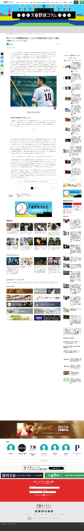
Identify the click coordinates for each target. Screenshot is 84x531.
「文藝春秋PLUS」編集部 (74, 155)
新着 (17, 2)
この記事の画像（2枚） (35, 112)
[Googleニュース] (45, 511)
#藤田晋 (46, 282)
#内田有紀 (9, 282)
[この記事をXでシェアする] (2, 54)
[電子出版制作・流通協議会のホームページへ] (29, 519)
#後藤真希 (51, 282)
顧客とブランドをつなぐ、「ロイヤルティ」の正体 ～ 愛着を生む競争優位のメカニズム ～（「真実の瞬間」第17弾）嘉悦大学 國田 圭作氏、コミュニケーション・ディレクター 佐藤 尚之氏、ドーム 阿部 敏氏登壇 (12, 270)
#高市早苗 (41, 282)
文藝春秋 (43, 2)
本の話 (15, 523)
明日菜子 (74, 114)
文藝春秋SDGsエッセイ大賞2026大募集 (25, 267)
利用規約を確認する (38, 495)
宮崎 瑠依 (11, 44)
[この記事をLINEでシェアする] (2, 66)
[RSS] (52, 511)
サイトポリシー (54, 514)
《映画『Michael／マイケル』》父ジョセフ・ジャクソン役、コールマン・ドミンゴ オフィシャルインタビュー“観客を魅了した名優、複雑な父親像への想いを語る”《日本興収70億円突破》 (40, 270)
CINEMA (53, 2)
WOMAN (48, 2)
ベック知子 (74, 81)
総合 (75, 57)
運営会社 (61, 514)
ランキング (21, 2)
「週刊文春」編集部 (75, 71)
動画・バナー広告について (45, 514)
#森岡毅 (36, 282)
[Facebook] (36, 511)
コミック (60, 2)
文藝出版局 (74, 122)
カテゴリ (26, 2)
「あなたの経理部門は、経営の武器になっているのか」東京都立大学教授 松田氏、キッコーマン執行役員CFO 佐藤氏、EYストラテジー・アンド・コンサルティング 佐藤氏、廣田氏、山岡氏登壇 (54, 270)
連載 (35, 2)
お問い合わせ (36, 514)
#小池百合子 (20, 282)
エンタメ (9, 47)
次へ (53, 188)
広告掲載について (28, 514)
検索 (71, 2)
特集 (31, 2)
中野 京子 (74, 165)
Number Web (3, 523)
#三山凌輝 (26, 282)
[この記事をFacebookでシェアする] (2, 58)
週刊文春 (39, 2)
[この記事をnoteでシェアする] (2, 69)
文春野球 (65, 2)
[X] (39, 511)
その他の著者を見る (44, 460)
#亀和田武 (14, 282)
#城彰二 (56, 282)
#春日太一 (31, 282)
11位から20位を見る (72, 179)
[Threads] (42, 511)
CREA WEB (10, 523)
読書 (56, 2)
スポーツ (13, 47)
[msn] (49, 511)
